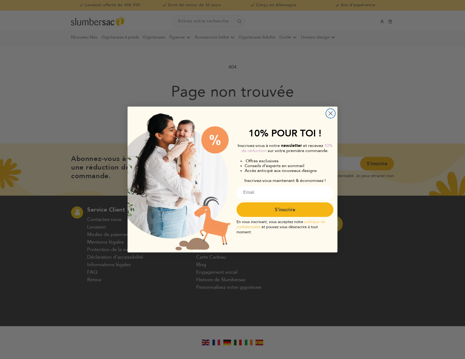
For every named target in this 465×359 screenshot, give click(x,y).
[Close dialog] (330, 113)
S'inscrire (285, 210)
